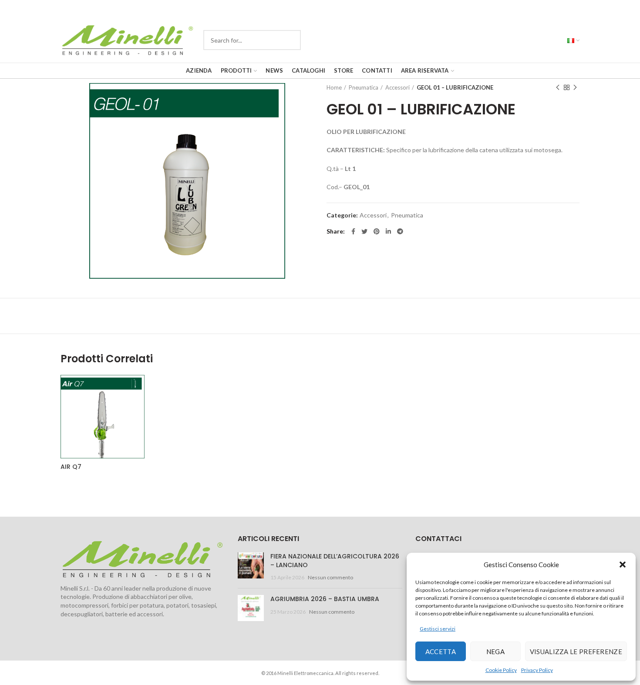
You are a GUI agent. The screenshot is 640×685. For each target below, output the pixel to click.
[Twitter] (364, 231)
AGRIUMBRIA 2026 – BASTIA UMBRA (324, 599)
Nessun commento (330, 577)
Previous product (557, 87)
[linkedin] (388, 231)
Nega (495, 651)
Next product (575, 87)
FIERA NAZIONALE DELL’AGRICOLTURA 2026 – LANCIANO (334, 560)
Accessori (397, 87)
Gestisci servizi (437, 628)
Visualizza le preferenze (576, 651)
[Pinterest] (377, 231)
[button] (622, 564)
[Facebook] (353, 231)
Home (334, 87)
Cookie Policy (501, 670)
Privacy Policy (537, 670)
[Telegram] (400, 231)
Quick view (174, 389)
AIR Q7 (71, 467)
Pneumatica (363, 87)
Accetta (440, 651)
